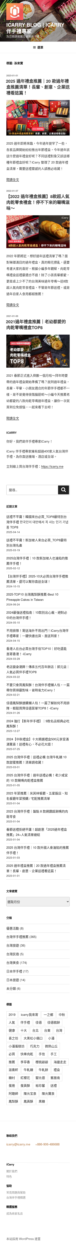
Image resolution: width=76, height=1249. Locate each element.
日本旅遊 (12, 980)
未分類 (11, 988)
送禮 (53, 1085)
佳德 (38, 1022)
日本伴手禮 (14, 971)
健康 (12, 1030)
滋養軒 (13, 1069)
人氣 (12, 1022)
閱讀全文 (12, 179)
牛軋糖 (28, 1069)
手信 (42, 1054)
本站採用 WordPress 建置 (23, 1239)
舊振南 (55, 1077)
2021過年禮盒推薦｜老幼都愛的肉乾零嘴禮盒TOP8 (36, 324)
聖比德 (40, 1077)
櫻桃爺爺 (41, 1062)
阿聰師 (13, 1093)
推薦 (12, 1062)
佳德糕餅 (53, 1022)
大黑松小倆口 (33, 1038)
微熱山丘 (51, 1046)
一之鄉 (48, 1014)
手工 (53, 1054)
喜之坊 (13, 1038)
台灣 (59, 1030)
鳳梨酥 (13, 1101)
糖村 (12, 1077)
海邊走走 (60, 1062)
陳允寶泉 (48, 1093)
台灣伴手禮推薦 (17, 936)
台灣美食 (12, 962)
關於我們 (11, 1171)
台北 (35, 1030)
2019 (12, 1014)
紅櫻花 (25, 1077)
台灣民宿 (12, 954)
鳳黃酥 (28, 1101)
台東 (47, 1030)
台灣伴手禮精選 (16, 1197)
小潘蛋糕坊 (16, 1046)
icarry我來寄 (29, 1014)
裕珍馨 (40, 1085)
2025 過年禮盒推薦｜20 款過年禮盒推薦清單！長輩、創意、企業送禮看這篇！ (38, 87)
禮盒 (57, 1069)
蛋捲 (12, 1085)
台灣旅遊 (12, 945)
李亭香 (25, 1062)
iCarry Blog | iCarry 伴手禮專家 (35, 28)
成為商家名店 (14, 1213)
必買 (12, 1054)
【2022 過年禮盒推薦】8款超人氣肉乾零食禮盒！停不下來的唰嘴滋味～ (38, 202)
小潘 (51, 1038)
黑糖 (42, 1101)
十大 (23, 1030)
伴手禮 (25, 1022)
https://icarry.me (52, 466)
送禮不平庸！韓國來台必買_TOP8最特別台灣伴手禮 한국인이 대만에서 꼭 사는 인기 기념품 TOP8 (37, 521)
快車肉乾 (26, 1054)
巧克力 (34, 1046)
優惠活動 (12, 928)
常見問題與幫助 (16, 1192)
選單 (40, 47)
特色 (9, 1176)
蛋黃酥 (25, 1085)
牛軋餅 (43, 1069)
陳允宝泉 (30, 1093)
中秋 (62, 1014)
